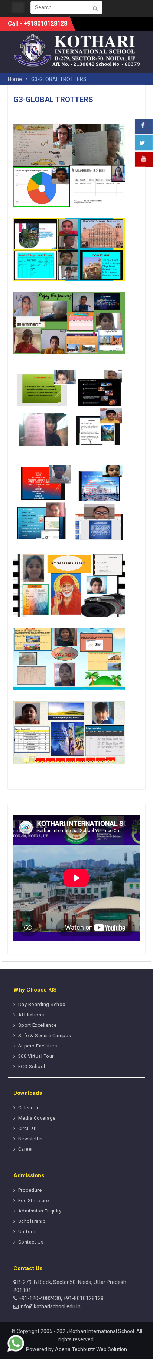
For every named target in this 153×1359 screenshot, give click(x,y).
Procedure (30, 1190)
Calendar (28, 1107)
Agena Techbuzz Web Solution (91, 1349)
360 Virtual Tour (36, 1056)
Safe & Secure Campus (44, 1035)
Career (25, 1149)
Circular (27, 1128)
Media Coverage (37, 1118)
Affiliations (31, 1014)
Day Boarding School (42, 1004)
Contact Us (31, 1242)
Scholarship (32, 1221)
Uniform (27, 1231)
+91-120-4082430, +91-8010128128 (60, 1298)
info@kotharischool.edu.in (50, 1306)
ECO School (31, 1066)
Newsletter (30, 1138)
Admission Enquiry (40, 1211)
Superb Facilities (37, 1046)
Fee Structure (33, 1200)
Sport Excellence (37, 1025)
